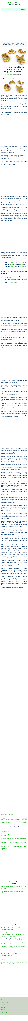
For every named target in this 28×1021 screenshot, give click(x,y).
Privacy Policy (4, 1002)
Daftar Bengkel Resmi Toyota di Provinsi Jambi (12, 932)
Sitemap (3, 1007)
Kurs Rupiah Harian (9, 814)
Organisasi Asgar (14, 2)
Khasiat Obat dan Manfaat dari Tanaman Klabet (12, 891)
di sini (12, 263)
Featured (3, 1009)
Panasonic (24, 403)
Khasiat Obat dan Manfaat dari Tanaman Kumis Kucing (14, 886)
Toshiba (25, 397)
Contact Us (3, 1004)
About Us (3, 1000)
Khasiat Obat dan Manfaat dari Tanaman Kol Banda (13, 888)
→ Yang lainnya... (5, 850)
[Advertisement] (14, 26)
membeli (15, 319)
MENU (24, 9)
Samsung (11, 407)
